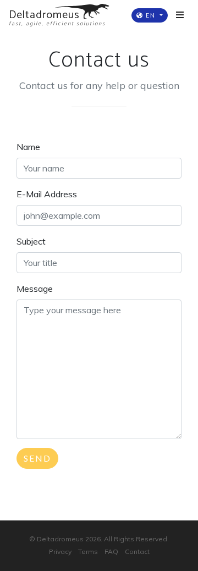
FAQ (111, 551)
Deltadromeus (60, 539)
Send (37, 458)
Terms (88, 551)
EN (151, 15)
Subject (31, 241)
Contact (137, 551)
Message (34, 288)
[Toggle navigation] (179, 15)
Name (28, 146)
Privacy (60, 551)
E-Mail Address (46, 194)
